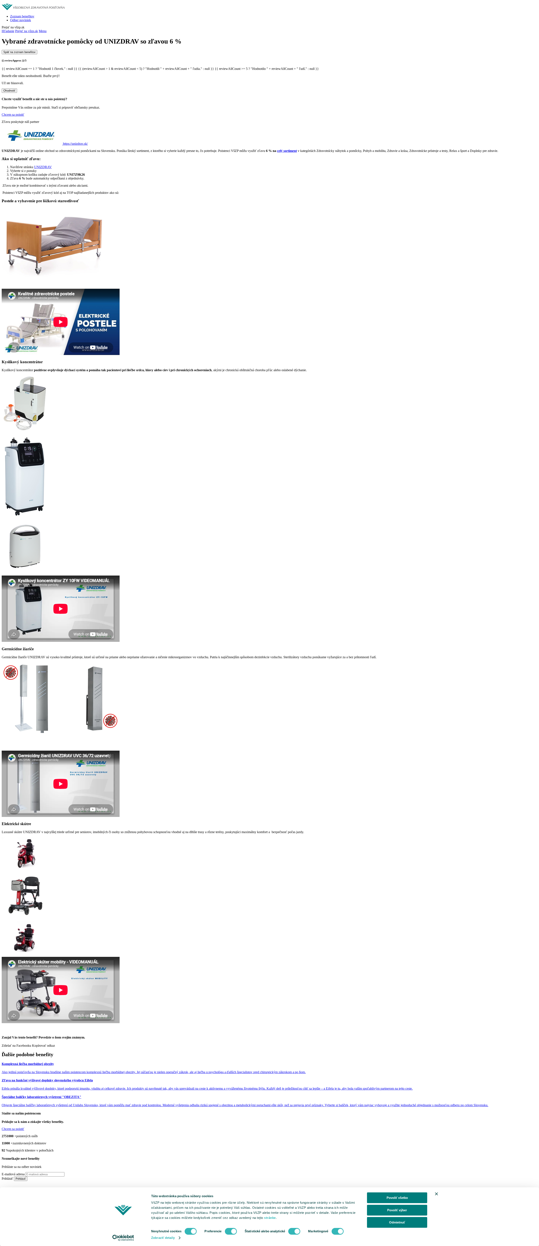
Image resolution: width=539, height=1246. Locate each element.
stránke (270, 1217)
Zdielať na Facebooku (16, 1045)
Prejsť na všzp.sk (26, 31)
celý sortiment (287, 151)
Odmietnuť (397, 1222)
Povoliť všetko (397, 1197)
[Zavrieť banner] (436, 1193)
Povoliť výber (397, 1210)
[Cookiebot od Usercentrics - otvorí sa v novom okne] (123, 1238)
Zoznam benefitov (22, 16)
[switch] (231, 1231)
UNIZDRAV (43, 167)
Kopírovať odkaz (43, 1045)
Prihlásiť (7, 1178)
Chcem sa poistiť (13, 114)
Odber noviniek (20, 20)
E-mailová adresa (13, 1174)
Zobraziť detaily (163, 1237)
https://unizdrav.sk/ (75, 143)
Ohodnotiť (9, 90)
